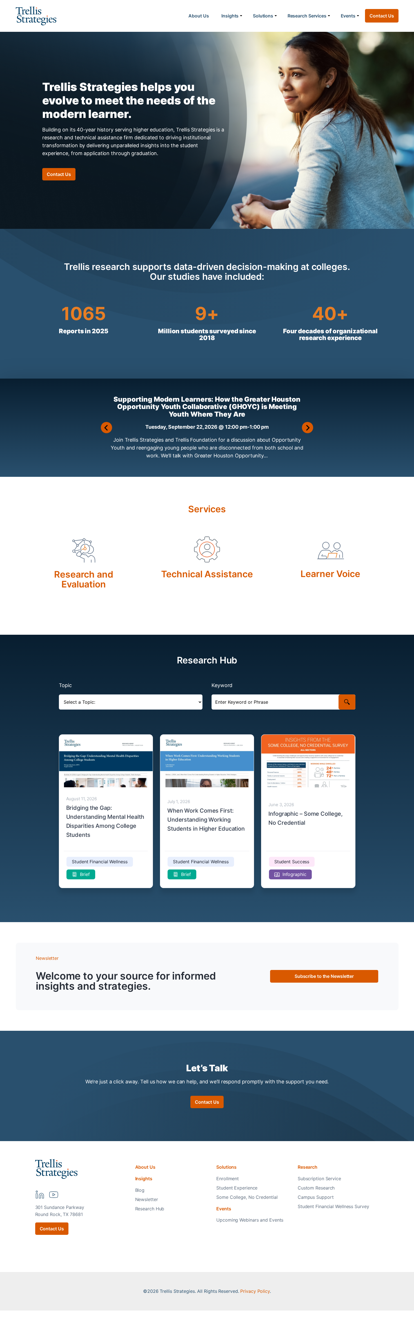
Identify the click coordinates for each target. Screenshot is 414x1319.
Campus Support (316, 1197)
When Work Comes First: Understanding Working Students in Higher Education (206, 819)
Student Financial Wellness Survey (333, 1206)
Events (348, 16)
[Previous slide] (106, 427)
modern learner (85, 114)
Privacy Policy (255, 1291)
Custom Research (316, 1188)
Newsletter (146, 1199)
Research (307, 1167)
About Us (198, 16)
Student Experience (236, 1188)
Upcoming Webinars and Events (249, 1220)
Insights (230, 16)
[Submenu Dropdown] (241, 15)
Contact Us (382, 16)
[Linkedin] (39, 1194)
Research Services (307, 16)
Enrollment (227, 1178)
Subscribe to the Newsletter (324, 976)
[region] (341, 1275)
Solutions (263, 16)
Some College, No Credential (246, 1197)
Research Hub (149, 1208)
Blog (140, 1190)
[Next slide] (307, 427)
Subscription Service (319, 1178)
